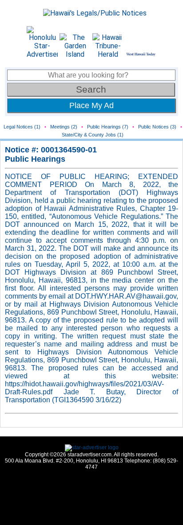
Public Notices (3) (157, 126)
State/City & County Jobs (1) (92, 134)
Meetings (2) (63, 126)
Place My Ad (91, 105)
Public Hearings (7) (107, 126)
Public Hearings (35, 159)
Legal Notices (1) (22, 126)
